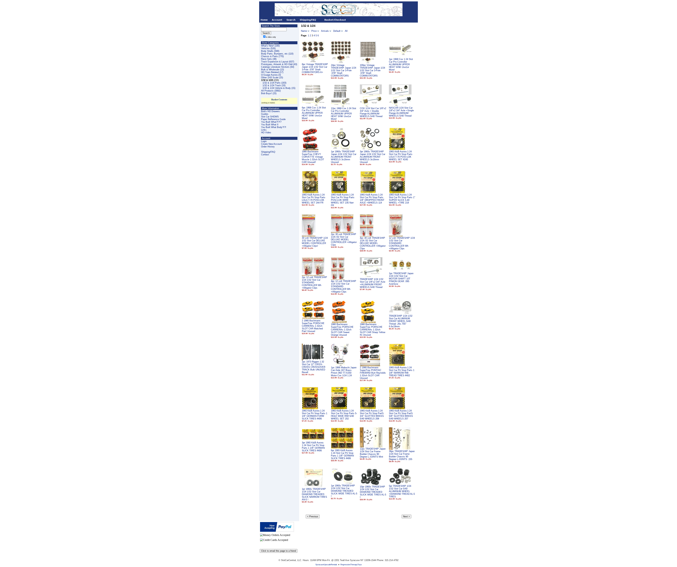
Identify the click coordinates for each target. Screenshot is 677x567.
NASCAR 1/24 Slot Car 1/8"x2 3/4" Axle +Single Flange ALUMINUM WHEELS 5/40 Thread (401, 111)
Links (264, 130)
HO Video (266, 132)
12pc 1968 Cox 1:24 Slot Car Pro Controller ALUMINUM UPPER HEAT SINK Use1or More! (343, 113)
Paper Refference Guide (273, 119)
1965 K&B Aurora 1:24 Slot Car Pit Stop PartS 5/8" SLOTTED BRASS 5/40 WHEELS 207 (401, 414)
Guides (264, 114)
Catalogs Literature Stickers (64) (277, 67)
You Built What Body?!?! (273, 127)
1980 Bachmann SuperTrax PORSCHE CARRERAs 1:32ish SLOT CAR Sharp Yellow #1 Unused (372, 329)
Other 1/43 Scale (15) (272, 77)
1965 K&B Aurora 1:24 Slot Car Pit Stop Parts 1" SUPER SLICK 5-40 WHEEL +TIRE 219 (402, 198)
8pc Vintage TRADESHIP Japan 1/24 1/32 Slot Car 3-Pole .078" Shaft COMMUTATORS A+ (315, 68)
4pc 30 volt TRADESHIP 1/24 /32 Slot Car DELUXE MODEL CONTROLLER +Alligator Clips (373, 243)
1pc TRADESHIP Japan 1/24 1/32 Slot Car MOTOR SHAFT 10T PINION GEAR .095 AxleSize (401, 278)
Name (304, 31)
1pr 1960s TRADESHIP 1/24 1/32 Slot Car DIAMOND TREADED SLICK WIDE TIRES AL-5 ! (344, 491)
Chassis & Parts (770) (272, 56)
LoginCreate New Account (271, 142)
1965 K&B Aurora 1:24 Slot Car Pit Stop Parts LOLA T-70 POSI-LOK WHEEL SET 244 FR (313, 198)
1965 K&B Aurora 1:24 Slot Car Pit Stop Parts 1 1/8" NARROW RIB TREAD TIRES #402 (401, 371)
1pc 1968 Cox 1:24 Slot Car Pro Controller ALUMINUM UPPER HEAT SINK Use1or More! (401, 64)
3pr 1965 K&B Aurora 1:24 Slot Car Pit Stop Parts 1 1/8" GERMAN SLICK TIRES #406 (313, 446)
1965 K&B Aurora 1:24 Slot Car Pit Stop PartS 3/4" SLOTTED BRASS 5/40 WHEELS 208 (372, 414)
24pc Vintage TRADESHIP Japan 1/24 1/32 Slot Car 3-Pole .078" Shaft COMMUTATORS (343, 70)
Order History (268, 146)
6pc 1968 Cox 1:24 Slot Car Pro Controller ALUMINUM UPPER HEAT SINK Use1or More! (314, 113)
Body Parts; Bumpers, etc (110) (277, 53)
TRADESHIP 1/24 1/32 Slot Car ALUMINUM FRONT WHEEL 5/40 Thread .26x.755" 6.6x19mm (400, 321)
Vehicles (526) (268, 48)
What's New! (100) (270, 45)
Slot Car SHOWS (270, 116)
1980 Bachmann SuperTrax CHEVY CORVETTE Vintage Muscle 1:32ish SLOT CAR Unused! (313, 156)
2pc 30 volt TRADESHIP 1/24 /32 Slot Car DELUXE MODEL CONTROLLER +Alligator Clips (344, 239)
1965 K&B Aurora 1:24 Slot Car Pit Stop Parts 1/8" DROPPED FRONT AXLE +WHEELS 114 (372, 198)
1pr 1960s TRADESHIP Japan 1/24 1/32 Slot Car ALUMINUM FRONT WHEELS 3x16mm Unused (343, 156)
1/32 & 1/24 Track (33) (274, 85)
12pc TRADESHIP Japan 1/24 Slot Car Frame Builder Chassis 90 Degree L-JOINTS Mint (373, 452)
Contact (265, 154)
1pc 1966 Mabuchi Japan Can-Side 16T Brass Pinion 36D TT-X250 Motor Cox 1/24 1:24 (343, 371)
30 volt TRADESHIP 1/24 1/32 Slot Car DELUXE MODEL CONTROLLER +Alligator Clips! (315, 242)
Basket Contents (279, 99)
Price (314, 31)
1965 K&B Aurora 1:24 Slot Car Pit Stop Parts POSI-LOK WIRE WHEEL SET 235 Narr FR (342, 200)
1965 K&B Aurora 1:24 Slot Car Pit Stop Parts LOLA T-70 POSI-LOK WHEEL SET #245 (400, 155)
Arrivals (325, 31)
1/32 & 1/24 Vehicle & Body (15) (279, 88)
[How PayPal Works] (277, 530)
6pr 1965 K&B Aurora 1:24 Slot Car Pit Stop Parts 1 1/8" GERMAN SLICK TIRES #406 (342, 454)
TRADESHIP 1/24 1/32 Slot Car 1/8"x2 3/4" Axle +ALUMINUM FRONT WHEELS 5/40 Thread (372, 283)
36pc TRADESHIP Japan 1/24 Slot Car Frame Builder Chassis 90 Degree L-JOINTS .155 (402, 455)
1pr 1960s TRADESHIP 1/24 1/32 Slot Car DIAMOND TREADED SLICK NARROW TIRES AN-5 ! (314, 494)
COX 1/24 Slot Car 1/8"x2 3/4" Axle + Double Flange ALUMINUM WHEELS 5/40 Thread (373, 112)
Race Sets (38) (268, 59)
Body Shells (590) (270, 51)
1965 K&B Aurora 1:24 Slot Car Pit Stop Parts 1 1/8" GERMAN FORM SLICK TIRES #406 (314, 414)
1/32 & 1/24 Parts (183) (274, 82)
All (346, 31)
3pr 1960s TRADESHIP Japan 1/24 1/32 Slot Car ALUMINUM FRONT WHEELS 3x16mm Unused (372, 156)
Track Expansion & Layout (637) (277, 61)
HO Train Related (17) (272, 72)
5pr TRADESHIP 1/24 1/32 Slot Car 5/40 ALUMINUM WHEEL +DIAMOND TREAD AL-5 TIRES (402, 491)
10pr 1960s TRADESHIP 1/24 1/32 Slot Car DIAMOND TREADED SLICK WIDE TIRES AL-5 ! (373, 492)
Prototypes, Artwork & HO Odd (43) (279, 64)
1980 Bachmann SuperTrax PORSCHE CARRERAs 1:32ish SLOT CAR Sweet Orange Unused (342, 329)
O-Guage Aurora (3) (271, 75)
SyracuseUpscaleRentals (326, 564)
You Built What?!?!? (271, 122)
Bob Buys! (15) (268, 93)
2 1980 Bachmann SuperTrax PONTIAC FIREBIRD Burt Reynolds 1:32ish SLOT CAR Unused (373, 372)
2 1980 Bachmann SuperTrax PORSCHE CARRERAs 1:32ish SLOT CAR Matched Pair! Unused (313, 326)
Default (336, 31)
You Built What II (269, 124)
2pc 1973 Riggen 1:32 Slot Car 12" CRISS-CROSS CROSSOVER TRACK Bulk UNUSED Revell (313, 367)
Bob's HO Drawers (270, 111)
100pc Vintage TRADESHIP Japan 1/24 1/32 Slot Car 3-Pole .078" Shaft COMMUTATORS (372, 70)
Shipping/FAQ (268, 152)
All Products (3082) (271, 90)
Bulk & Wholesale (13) (272, 69)
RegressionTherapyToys (351, 564)
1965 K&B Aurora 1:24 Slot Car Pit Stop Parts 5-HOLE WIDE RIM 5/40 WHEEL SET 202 (344, 414)
